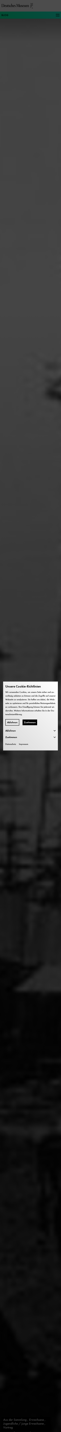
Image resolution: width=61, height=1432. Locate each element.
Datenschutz (10, 744)
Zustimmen (30, 722)
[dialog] (30, 716)
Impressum (23, 744)
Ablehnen (12, 722)
